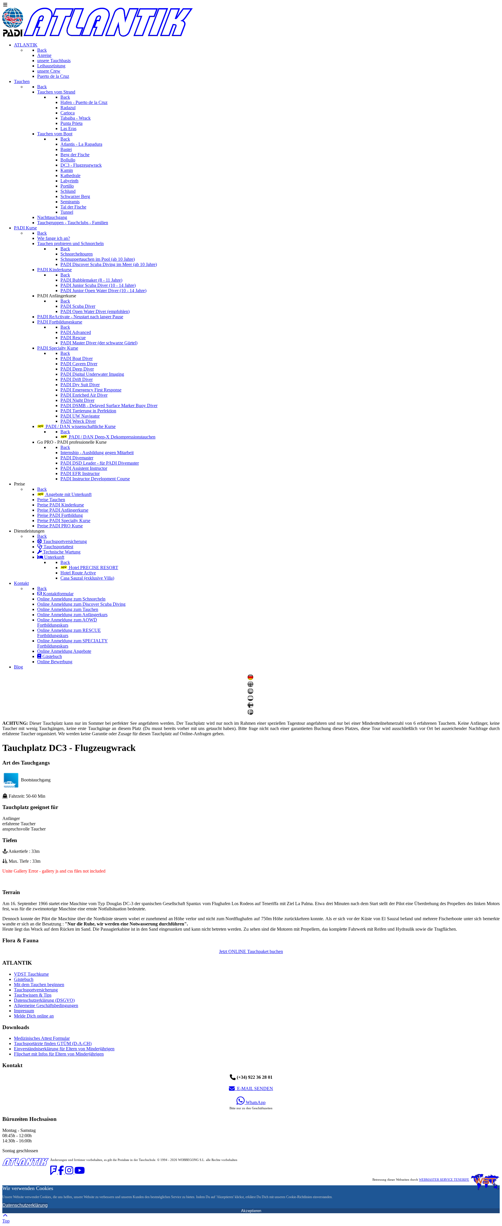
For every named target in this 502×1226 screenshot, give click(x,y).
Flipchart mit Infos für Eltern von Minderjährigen (59, 1053)
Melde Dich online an (34, 1015)
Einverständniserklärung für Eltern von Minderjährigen (64, 1048)
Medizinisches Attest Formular (42, 1038)
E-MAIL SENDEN (254, 1088)
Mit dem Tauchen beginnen (39, 984)
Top (6, 1220)
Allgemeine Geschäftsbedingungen (46, 1005)
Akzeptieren (251, 1211)
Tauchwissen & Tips (32, 995)
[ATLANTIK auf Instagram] (69, 1172)
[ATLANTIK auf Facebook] (61, 1172)
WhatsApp (255, 1102)
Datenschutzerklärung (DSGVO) (44, 1000)
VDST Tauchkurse (31, 974)
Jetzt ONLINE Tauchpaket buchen (251, 951)
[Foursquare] (54, 1172)
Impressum (24, 1010)
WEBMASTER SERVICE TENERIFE (444, 1179)
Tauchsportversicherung (36, 989)
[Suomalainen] (251, 706)
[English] (251, 685)
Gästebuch (23, 979)
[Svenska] (251, 713)
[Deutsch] (251, 678)
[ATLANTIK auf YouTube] (79, 1172)
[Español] (251, 692)
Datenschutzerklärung (25, 1205)
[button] (251, 892)
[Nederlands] (251, 699)
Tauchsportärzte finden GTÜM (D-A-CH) (53, 1043)
